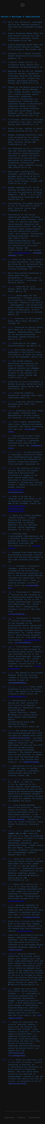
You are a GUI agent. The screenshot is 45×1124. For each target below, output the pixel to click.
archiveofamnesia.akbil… (17, 1053)
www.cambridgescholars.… (17, 1056)
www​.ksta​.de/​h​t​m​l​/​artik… (17, 614)
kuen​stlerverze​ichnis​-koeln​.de (20, 738)
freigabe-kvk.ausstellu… (31, 762)
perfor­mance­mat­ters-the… (17, 819)
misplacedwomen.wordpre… (18, 1083)
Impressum (9, 1118)
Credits (21, 1118)
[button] (22, 4)
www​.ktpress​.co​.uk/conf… (31, 917)
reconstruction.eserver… (16, 492)
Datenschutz (35, 1118)
